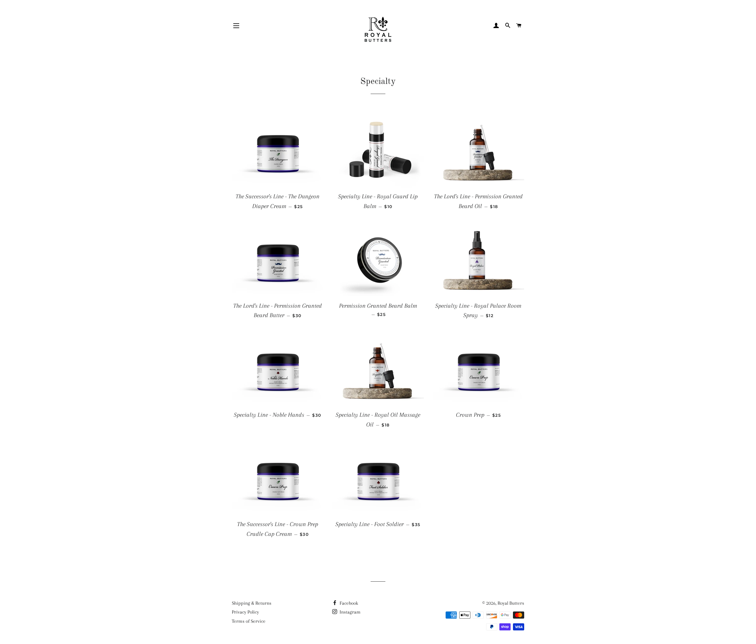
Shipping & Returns (251, 603)
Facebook (348, 603)
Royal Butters (511, 603)
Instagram (349, 612)
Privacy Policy (245, 612)
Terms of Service (248, 621)
